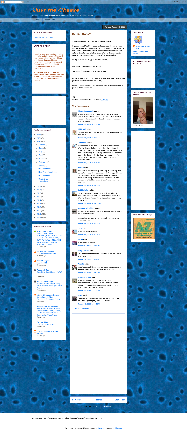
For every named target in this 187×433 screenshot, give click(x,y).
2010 (39, 214)
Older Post (120, 399)
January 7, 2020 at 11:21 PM (89, 290)
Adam (80, 239)
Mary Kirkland (84, 250)
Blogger (118, 428)
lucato (101, 428)
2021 (39, 138)
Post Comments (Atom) (104, 406)
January (42, 165)
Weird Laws (50, 20)
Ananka (81, 264)
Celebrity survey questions (44, 180)
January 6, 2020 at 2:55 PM (89, 224)
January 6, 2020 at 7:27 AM (89, 138)
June (41, 148)
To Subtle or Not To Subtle (46, 254)
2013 (39, 204)
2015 (39, 197)
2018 (39, 190)
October (42, 145)
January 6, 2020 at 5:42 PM (89, 235)
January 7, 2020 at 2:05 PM (89, 246)
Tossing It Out (43, 270)
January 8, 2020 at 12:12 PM (89, 304)
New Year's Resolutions (47, 172)
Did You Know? (81, 34)
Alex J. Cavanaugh (86, 111)
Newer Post (77, 399)
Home (37, 20)
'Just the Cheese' (56, 10)
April (41, 155)
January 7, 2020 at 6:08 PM (89, 272)
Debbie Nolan (83, 190)
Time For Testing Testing (46, 324)
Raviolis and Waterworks (47, 306)
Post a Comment (82, 309)
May (41, 152)
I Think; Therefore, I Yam (47, 331)
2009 (39, 217)
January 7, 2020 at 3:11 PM (88, 259)
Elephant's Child (84, 277)
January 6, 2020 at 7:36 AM (89, 163)
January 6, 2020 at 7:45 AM (89, 185)
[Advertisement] (98, 354)
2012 (39, 207)
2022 (39, 135)
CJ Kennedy (83, 142)
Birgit (80, 295)
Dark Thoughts (43, 261)
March (42, 158)
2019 (39, 186)
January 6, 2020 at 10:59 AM (90, 203)
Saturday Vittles (42, 263)
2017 (39, 193)
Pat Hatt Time (42, 322)
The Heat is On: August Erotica (48, 299)
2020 (39, 142)
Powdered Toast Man (143, 47)
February (43, 162)
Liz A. (80, 228)
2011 (39, 211)
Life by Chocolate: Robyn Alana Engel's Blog (48, 296)
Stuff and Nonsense (45, 252)
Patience (40, 334)
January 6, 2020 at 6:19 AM (89, 124)
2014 (39, 200)
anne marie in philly (86, 208)
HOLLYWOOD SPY (44, 231)
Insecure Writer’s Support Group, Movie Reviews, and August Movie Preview (49, 286)
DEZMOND (82, 129)
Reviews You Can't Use (43, 37)
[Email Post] (73, 97)
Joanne (81, 167)
